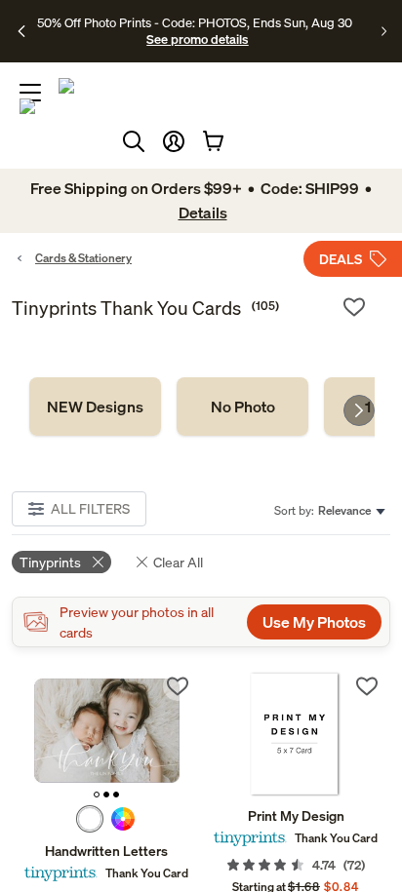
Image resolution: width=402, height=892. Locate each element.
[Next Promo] (384, 31)
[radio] (89, 819)
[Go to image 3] (116, 794)
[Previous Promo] (22, 31)
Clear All (178, 562)
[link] (95, 406)
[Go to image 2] (106, 794)
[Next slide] (359, 410)
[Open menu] (30, 92)
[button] (173, 141)
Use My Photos (314, 622)
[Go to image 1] (97, 794)
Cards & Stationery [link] (83, 258)
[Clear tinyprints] (98, 562)
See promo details (197, 39)
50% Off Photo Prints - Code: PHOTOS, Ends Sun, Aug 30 (194, 22)
